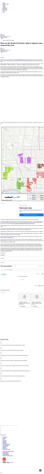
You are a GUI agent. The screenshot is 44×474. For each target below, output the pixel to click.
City (1, 34)
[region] (22, 276)
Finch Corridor (3, 237)
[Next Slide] (42, 300)
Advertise (4, 438)
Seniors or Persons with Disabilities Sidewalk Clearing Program (22, 223)
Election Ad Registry (6, 444)
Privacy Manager (6, 454)
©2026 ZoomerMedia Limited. (8, 451)
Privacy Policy (5, 446)
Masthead (4, 442)
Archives (4, 440)
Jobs (3, 439)
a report (6, 221)
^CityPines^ (2, 254)
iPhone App (5, 443)
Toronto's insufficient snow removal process (23, 59)
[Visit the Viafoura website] (41, 285)
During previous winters (4, 63)
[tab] (3, 274)
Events (4, 5)
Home (4, 2)
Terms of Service (6, 445)
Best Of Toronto (6, 3)
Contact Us (5, 437)
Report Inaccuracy (3, 37)
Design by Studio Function (7, 455)
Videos (4, 4)
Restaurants (5, 9)
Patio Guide (5, 8)
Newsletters (5, 441)
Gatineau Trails (10, 237)
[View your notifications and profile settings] (42, 274)
